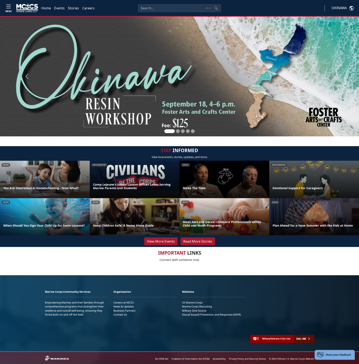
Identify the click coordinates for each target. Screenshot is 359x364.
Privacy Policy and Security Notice (247, 358)
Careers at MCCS (123, 302)
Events (59, 8)
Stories (73, 8)
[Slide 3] (183, 131)
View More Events (161, 241)
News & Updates (123, 306)
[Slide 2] (178, 131)
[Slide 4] (188, 131)
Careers (88, 8)
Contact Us (120, 314)
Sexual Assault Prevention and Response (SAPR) (211, 314)
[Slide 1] (169, 131)
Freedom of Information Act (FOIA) (190, 358)
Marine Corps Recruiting (197, 306)
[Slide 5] (193, 131)
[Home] (27, 8)
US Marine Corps (192, 302)
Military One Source (194, 310)
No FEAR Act (161, 358)
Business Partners (124, 310)
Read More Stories (197, 241)
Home (46, 8)
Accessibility (219, 358)
